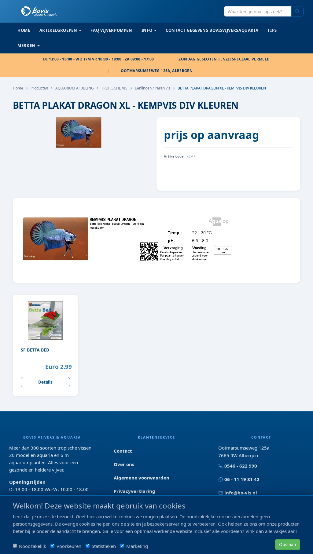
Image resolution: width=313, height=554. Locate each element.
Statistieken (104, 546)
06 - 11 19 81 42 (242, 479)
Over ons (124, 464)
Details (45, 382)
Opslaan (287, 544)
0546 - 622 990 (240, 466)
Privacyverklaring (134, 491)
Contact (123, 451)
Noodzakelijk (32, 546)
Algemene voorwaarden (141, 478)
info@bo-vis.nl (240, 493)
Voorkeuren (69, 546)
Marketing (137, 546)
